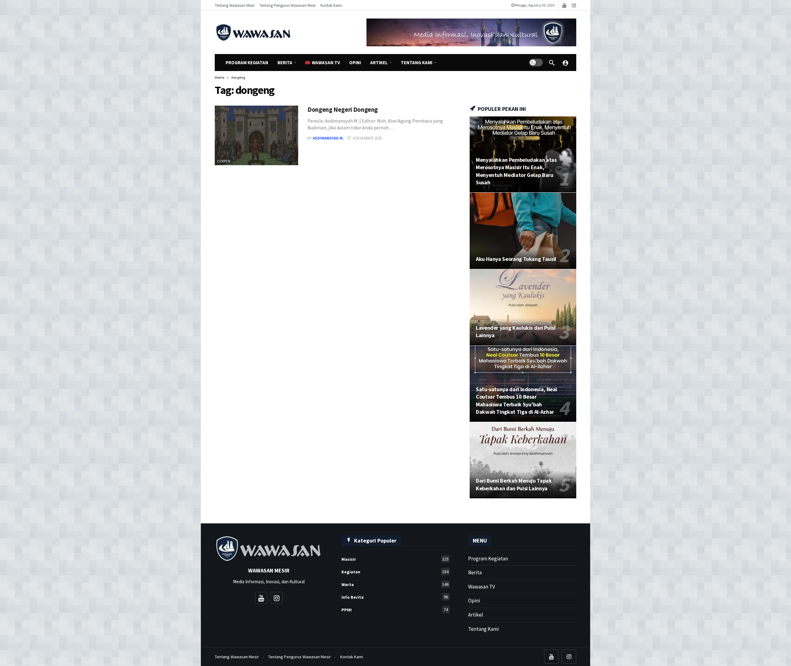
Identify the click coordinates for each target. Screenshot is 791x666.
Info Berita (394, 597)
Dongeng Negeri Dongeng (342, 110)
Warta (395, 584)
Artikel (475, 614)
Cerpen (224, 161)
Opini (474, 600)
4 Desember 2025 (367, 138)
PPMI (394, 610)
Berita (475, 572)
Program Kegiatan (488, 558)
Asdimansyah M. (328, 138)
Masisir (395, 559)
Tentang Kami (483, 629)
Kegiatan (395, 572)
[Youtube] (564, 5)
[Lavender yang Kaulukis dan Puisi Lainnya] (523, 307)
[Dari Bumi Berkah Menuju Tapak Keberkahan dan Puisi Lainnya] (523, 460)
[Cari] (551, 62)
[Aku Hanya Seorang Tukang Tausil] (523, 231)
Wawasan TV (481, 586)
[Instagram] (574, 5)
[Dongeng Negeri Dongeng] (256, 135)
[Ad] (471, 32)
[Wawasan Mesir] (565, 62)
